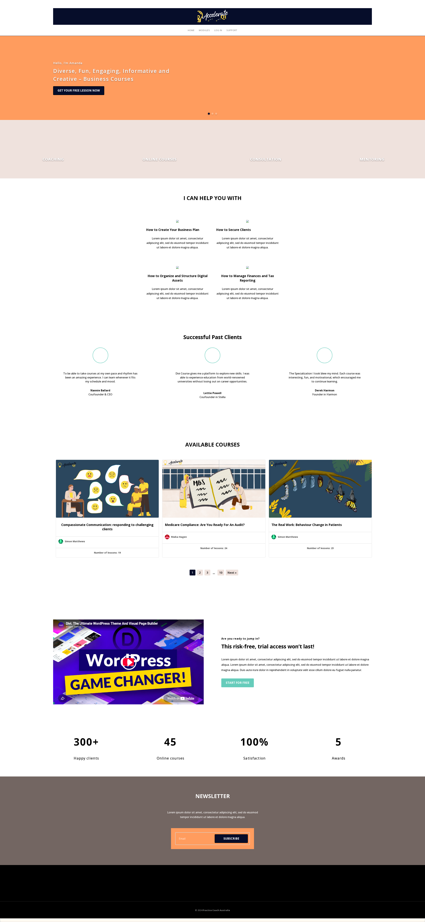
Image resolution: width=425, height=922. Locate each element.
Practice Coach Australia (216, 910)
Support (231, 30)
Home (191, 30)
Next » (232, 572)
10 (220, 572)
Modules (204, 30)
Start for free (237, 683)
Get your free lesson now (79, 90)
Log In (368, 2)
